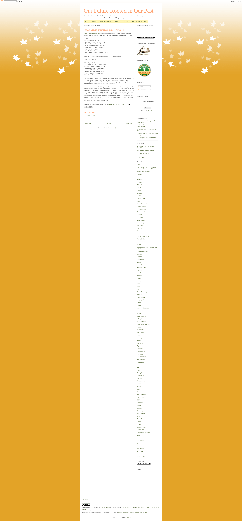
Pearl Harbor (140, 354)
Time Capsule (141, 413)
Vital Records (140, 440)
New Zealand (140, 332)
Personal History (141, 359)
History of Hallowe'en (143, 153)
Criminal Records (141, 206)
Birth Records (141, 179)
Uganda (139, 421)
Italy (138, 289)
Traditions (139, 416)
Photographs (140, 362)
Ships (138, 389)
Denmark (139, 214)
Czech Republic (141, 209)
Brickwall (139, 185)
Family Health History (143, 236)
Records (139, 378)
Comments (142, 89)
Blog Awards (140, 182)
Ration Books (140, 375)
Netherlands (140, 329)
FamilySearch (141, 241)
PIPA (138, 367)
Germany (139, 256)
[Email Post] (129, 104)
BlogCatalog (85, 499)
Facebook (139, 231)
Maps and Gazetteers (143, 308)
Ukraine (139, 424)
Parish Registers (141, 351)
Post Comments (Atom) (112, 128)
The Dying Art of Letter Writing (145, 150)
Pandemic (140, 348)
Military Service (141, 319)
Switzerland (140, 408)
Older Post (129, 123)
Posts (141, 86)
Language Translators (143, 300)
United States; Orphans (143, 432)
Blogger (129, 517)
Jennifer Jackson (105, 507)
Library (139, 305)
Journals (139, 294)
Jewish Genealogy (142, 292)
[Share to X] (88, 107)
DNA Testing (140, 222)
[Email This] (84, 107)
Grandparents (140, 259)
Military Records (141, 316)
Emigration (140, 225)
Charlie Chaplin (141, 198)
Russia (139, 383)
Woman (139, 446)
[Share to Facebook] (90, 107)
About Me (94, 21)
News (138, 335)
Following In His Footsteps (139, 21)
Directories (140, 217)
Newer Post (88, 123)
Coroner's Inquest (142, 204)
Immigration (140, 281)
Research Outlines (142, 381)
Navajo (139, 327)
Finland (139, 244)
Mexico (139, 313)
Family (139, 233)
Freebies (117, 21)
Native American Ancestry (144, 324)
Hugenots (139, 275)
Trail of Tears (140, 419)
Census (139, 195)
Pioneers (139, 365)
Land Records (141, 297)
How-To (139, 273)
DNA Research (141, 220)
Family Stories (141, 239)
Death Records (141, 212)
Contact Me (126, 21)
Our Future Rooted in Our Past (119, 11)
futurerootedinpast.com (99, 511)
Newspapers (140, 338)
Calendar (139, 187)
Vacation (139, 435)
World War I (140, 451)
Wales (138, 443)
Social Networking (142, 394)
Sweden (139, 405)
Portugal (139, 373)
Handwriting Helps (142, 267)
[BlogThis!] (86, 107)
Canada (139, 190)
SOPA (138, 400)
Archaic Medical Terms (143, 171)
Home (86, 21)
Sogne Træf (140, 397)
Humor (139, 278)
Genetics (139, 254)
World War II (140, 454)
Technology (140, 411)
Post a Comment (90, 115)
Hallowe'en (140, 265)
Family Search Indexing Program (93, 33)
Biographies (140, 177)
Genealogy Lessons (142, 251)
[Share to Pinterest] (92, 107)
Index (138, 283)
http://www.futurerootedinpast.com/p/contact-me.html (132, 512)
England (139, 228)
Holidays (139, 270)
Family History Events (105, 21)
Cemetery (139, 193)
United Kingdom (141, 427)
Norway (139, 340)
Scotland (139, 386)
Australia (139, 174)
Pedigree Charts (141, 356)
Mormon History (141, 321)
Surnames (140, 402)
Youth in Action (141, 456)
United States (141, 429)
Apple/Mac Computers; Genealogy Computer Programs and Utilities (146, 168)
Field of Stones (141, 157)
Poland (139, 370)
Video (138, 438)
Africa (138, 164)
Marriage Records (142, 311)
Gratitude (139, 262)
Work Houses (140, 448)
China (138, 201)
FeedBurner (151, 111)
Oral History (140, 343)
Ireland (139, 286)
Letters (139, 302)
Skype (139, 392)
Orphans (139, 346)
